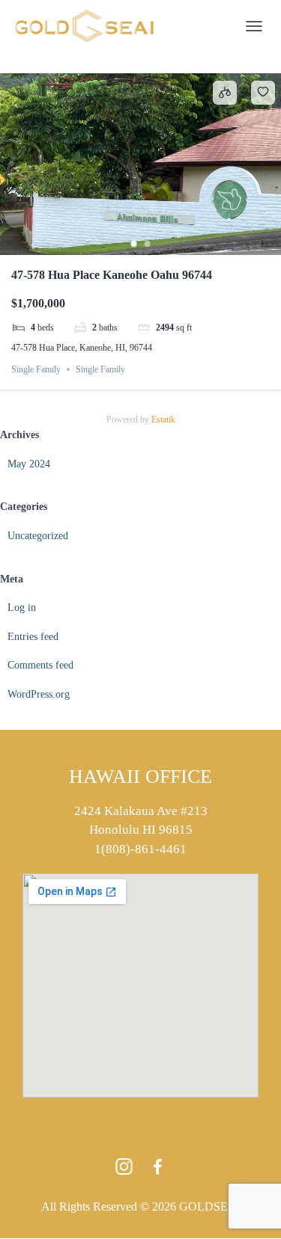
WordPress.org (38, 694)
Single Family (36, 369)
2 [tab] (148, 244)
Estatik (163, 419)
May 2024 (28, 464)
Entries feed (32, 636)
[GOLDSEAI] (90, 26)
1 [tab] (134, 244)
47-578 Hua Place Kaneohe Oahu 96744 (111, 274)
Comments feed (40, 665)
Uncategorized (37, 535)
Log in (21, 607)
